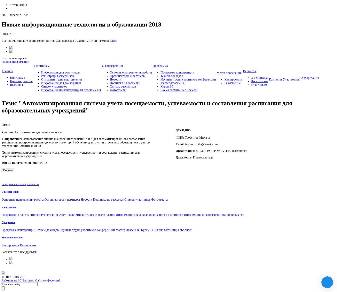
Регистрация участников (57, 76)
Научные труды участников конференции (188, 79)
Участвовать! (291, 79)
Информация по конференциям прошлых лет (71, 90)
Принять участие (21, 81)
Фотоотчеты (118, 90)
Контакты (275, 79)
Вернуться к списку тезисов (20, 184)
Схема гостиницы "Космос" (179, 90)
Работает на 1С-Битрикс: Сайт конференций (31, 280)
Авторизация (310, 78)
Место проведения (229, 72)
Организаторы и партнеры (127, 76)
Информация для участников (60, 72)
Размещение (232, 83)
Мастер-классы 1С (173, 83)
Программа (17, 77)
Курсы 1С (167, 86)
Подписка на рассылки (125, 83)
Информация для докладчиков (61, 83)
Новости (115, 79)
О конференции (112, 65)
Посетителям (259, 81)
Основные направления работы (131, 72)
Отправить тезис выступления (61, 79)
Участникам (41, 65)
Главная (7, 71)
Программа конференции (177, 72)
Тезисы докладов (172, 76)
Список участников (54, 86)
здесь (113, 40)
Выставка (16, 84)
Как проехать (233, 79)
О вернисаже (259, 77)
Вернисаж (249, 71)
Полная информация (15, 61)
